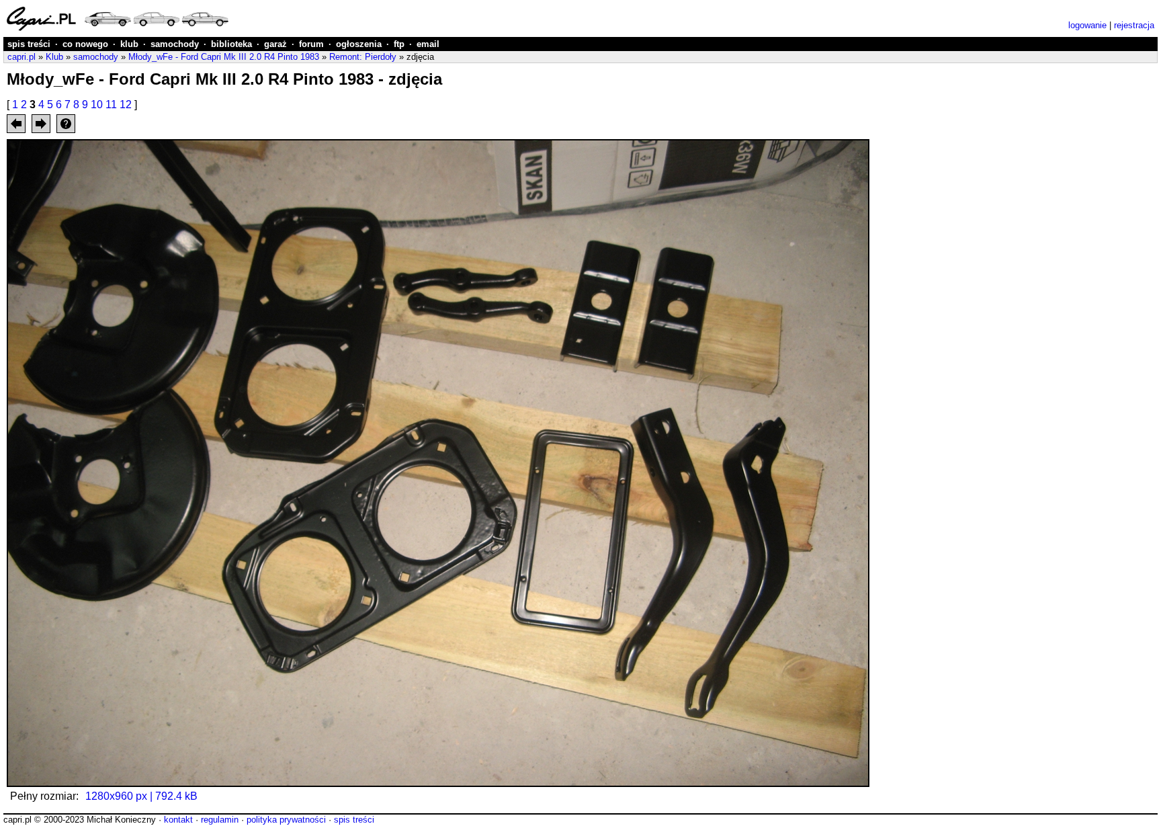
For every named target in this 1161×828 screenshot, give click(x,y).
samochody (174, 44)
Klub (54, 57)
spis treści (28, 44)
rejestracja (1134, 25)
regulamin (220, 820)
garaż (275, 44)
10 (97, 104)
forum (311, 44)
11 (111, 104)
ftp (399, 44)
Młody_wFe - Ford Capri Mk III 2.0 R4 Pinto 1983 (223, 57)
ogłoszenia (359, 44)
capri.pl (21, 57)
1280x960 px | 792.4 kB (141, 796)
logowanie (1087, 25)
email (428, 44)
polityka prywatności (286, 820)
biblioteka (231, 44)
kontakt (178, 820)
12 (126, 104)
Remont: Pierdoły (362, 57)
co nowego (85, 44)
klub (129, 44)
